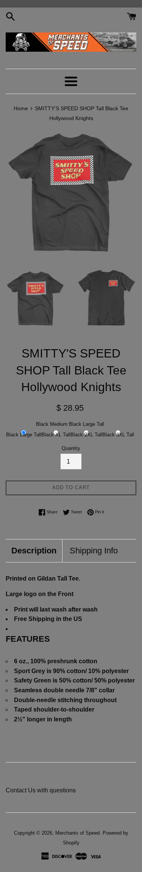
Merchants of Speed (77, 833)
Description (33, 550)
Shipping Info (94, 550)
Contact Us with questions (41, 790)
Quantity (71, 448)
